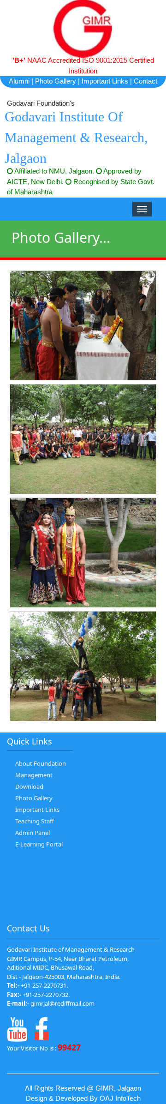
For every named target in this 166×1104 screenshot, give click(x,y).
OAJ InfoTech (120, 1098)
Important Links (105, 81)
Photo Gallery (55, 81)
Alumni (19, 81)
